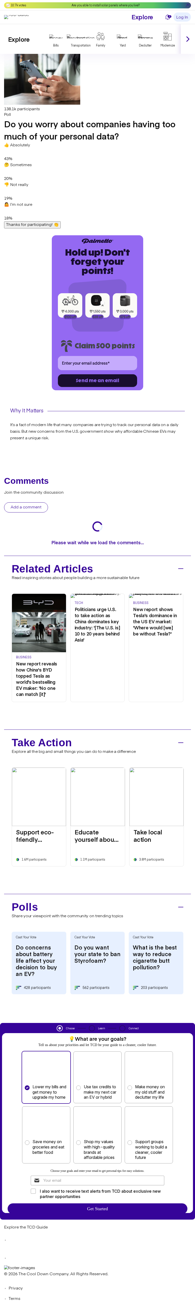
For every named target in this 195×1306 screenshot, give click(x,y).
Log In (182, 17)
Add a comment (26, 507)
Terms (14, 1299)
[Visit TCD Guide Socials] (14, 1240)
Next (188, 39)
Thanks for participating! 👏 (32, 225)
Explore (142, 16)
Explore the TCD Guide (26, 1227)
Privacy (16, 1288)
